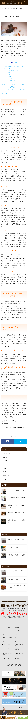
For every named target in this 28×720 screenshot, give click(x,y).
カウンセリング (7, 641)
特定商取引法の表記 (8, 637)
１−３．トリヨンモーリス (10, 72)
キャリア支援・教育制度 (20, 645)
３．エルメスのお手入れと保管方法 (11, 87)
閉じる (15, 62)
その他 (4, 479)
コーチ (4, 471)
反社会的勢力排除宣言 (20, 653)
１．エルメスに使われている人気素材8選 (12, 66)
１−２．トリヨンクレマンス (11, 70)
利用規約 (17, 641)
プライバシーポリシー (20, 637)
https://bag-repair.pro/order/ (18, 427)
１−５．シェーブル (8, 76)
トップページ (6, 627)
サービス (5, 630)
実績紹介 (17, 627)
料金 (4, 634)
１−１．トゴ (7, 68)
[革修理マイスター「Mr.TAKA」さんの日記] (14, 712)
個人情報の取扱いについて (8, 654)
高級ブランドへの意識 (13, 547)
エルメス (5, 457)
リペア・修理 (6, 475)
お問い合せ (17, 658)
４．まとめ (5, 93)
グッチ (4, 464)
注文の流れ (17, 630)
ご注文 (16, 634)
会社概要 (17, 649)
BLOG (6, 8)
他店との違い (6, 658)
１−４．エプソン (8, 74)
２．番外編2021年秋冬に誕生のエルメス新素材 (14, 85)
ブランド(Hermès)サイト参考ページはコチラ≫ (13, 350)
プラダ (4, 468)
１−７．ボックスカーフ (9, 80)
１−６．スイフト (8, 78)
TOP (2, 8)
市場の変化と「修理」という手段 (16, 555)
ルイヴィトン (6, 453)
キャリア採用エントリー (8, 649)
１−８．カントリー (8, 82)
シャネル (5, 460)
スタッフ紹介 (6, 644)
